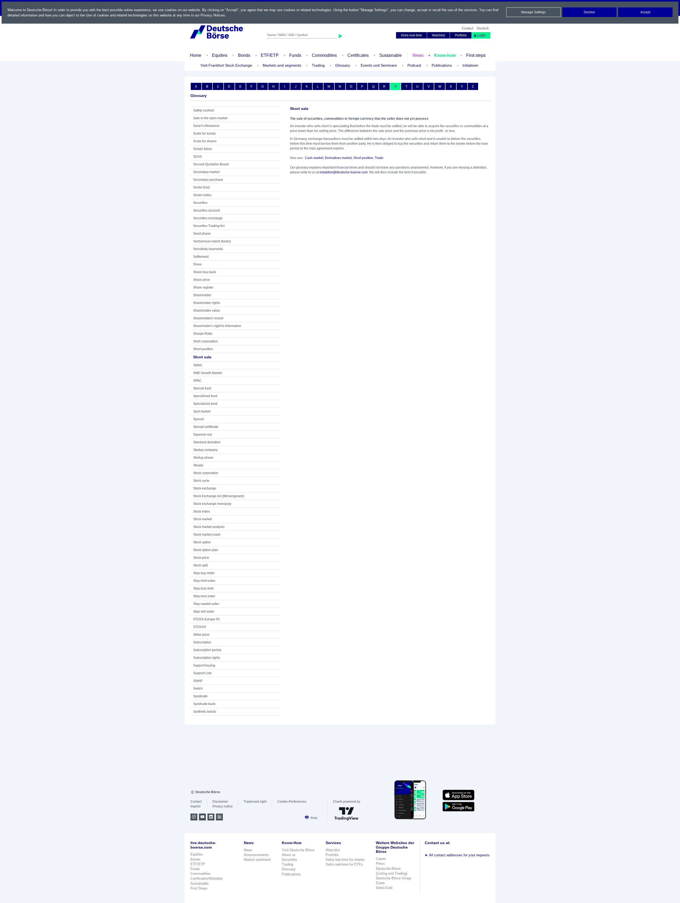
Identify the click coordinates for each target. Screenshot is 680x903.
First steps (476, 55)
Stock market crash (206, 534)
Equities (219, 55)
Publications (291, 874)
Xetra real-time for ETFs (344, 864)
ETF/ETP (270, 55)
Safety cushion (203, 110)
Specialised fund (205, 396)
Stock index (201, 511)
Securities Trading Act (208, 226)
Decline (589, 12)
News (418, 55)
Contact (467, 28)
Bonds (244, 55)
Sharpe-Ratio (202, 334)
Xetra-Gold (384, 888)
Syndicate (200, 696)
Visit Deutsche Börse (298, 850)
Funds (295, 55)
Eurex (380, 883)
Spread (198, 419)
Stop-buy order (204, 573)
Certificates (358, 55)
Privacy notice (222, 806)
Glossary (342, 65)
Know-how (445, 55)
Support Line (202, 673)
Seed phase (202, 233)
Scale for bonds (204, 133)
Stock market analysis (208, 527)
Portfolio (461, 35)
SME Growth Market (207, 373)
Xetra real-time (411, 35)
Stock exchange (204, 488)
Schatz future (202, 149)
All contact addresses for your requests (457, 855)
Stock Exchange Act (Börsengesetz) (218, 496)
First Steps (198, 888)
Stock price (201, 558)
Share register (203, 287)
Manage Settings (533, 12)
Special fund (202, 388)
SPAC (197, 380)
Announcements (256, 855)
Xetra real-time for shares (345, 860)
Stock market (202, 519)
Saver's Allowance (206, 126)
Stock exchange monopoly (212, 504)
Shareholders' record (208, 318)
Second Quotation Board (211, 164)
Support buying (204, 665)
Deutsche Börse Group (393, 878)
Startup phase (203, 457)
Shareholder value (206, 310)
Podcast (414, 65)
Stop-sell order (203, 611)
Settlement (201, 257)
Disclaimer (220, 801)
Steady (198, 465)
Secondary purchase (208, 180)
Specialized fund (205, 404)
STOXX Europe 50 (206, 619)
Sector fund (201, 187)
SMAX (197, 365)
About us (289, 855)
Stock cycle (201, 481)
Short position (203, 349)
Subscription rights (206, 658)
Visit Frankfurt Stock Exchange (226, 65)
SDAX (197, 156)
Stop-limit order (204, 581)
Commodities (324, 55)
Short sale (202, 357)
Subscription (202, 642)
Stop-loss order (204, 596)
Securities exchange (208, 218)
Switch (198, 688)
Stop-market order (206, 604)
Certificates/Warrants (206, 878)
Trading (287, 864)
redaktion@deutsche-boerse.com (344, 172)
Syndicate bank (204, 704)
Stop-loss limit (203, 588)
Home (195, 55)
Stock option (202, 542)
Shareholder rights (206, 303)
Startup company (205, 450)
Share (197, 264)
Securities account (206, 210)
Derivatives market (338, 158)
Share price (201, 280)
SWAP (197, 681)
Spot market (201, 411)
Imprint (195, 806)
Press (380, 864)
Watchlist (438, 35)
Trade (379, 158)
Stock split (200, 565)
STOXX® (199, 627)
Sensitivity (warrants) (208, 249)
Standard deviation (206, 442)
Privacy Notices (213, 15)
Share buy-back (204, 272)
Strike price (201, 635)
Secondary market (206, 172)
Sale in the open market (210, 118)
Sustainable (390, 55)
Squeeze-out (202, 434)
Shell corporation (205, 341)
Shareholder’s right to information (217, 326)
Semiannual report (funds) (212, 241)
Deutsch (483, 28)
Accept (645, 12)
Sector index (202, 195)
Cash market (314, 158)
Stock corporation (205, 473)
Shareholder (202, 295)
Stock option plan (205, 550)
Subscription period (207, 650)
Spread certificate (205, 427)
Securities (200, 203)
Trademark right (255, 801)
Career (381, 859)
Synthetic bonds (204, 711)
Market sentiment (257, 860)
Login (481, 35)
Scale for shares (204, 141)
